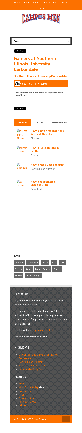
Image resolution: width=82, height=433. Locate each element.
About (26, 2)
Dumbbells (32, 262)
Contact (36, 2)
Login (41, 7)
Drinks (18, 269)
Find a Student (50, 2)
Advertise (24, 405)
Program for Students (43, 330)
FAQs (21, 394)
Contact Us (25, 391)
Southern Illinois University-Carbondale (40, 76)
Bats (54, 262)
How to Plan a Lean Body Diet (47, 164)
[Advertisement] (41, 29)
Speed (57, 269)
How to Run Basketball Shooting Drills (43, 183)
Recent (41, 122)
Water (45, 262)
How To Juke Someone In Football (45, 149)
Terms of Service (28, 401)
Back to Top (66, 419)
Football (19, 262)
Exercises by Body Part (31, 369)
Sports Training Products (32, 365)
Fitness (18, 275)
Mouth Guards (42, 269)
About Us (24, 383)
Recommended (59, 122)
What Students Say (28, 387)
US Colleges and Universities (34, 354)
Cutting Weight (33, 275)
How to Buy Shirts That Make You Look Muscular (47, 132)
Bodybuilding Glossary (31, 362)
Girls (62, 262)
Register (64, 2)
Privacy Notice (26, 398)
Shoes (28, 269)
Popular (22, 122)
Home (17, 2)
